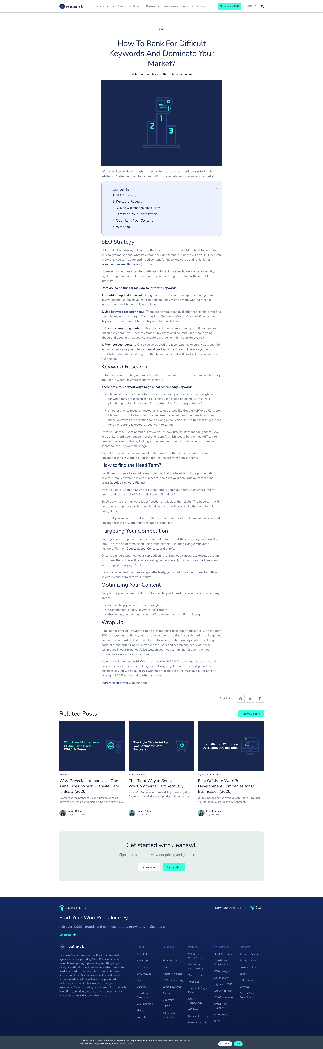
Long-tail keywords (158, 295)
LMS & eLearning (172, 980)
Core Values (144, 974)
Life (139, 980)
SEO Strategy (126, 195)
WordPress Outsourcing (195, 966)
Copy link (224, 698)
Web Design (221, 971)
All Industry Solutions (169, 1015)
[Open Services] (107, 6)
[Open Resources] (178, 6)
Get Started (247, 980)
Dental (166, 993)
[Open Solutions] (141, 6)
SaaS (165, 967)
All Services (221, 1021)
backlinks (205, 560)
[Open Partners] (158, 6)
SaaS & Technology (195, 1001)
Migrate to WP (223, 984)
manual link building (158, 349)
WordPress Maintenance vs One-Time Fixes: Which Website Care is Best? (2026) (89, 786)
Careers (141, 987)
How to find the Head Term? (142, 208)
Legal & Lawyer (171, 987)
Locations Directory (142, 995)
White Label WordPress (195, 956)
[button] (241, 699)
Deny (238, 1043)
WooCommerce (137, 774)
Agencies (193, 982)
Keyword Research (130, 201)
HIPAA (166, 1006)
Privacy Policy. (126, 1043)
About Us (142, 954)
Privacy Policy (248, 967)
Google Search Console (142, 549)
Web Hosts (195, 975)
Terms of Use (248, 960)
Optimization (221, 978)
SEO (161, 29)
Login (243, 974)
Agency (201, 774)
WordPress (65, 774)
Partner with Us (197, 1022)
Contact (244, 987)
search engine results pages (120, 264)
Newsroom (143, 960)
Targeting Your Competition (136, 214)
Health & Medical (172, 974)
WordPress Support (221, 1006)
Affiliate (193, 1009)
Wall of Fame (145, 1004)
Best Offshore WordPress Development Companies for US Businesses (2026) (227, 786)
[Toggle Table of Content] (214, 189)
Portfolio (142, 1017)
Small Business (171, 960)
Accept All (225, 1043)
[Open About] (192, 6)
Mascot (141, 1010)
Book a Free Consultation (247, 995)
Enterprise (168, 954)
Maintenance (221, 1014)
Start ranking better (114, 683)
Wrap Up (123, 227)
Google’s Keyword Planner (128, 483)
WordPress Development (222, 962)
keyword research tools (127, 312)
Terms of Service (250, 954)
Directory (168, 1000)
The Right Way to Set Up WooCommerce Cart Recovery (156, 783)
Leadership (143, 967)
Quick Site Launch (224, 954)
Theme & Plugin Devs (198, 990)
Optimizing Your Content (134, 220)
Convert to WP (223, 991)
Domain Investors (198, 1016)
